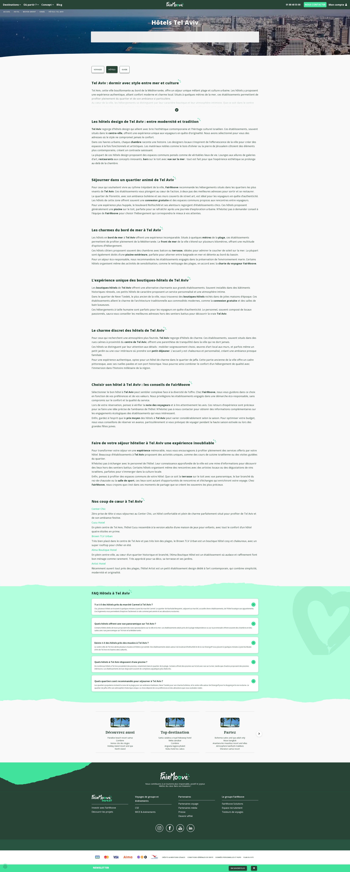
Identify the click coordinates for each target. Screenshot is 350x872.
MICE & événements (145, 811)
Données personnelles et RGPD (228, 857)
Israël (42, 12)
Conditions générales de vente (200, 857)
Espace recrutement (232, 807)
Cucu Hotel (98, 522)
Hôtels (111, 69)
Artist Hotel (99, 563)
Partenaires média (187, 807)
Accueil (6, 12)
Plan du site (248, 857)
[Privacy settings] (5, 867)
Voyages (98, 69)
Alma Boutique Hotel (104, 550)
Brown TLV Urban (102, 536)
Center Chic (99, 508)
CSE (137, 807)
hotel (17, 12)
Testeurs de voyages (232, 811)
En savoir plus (238, 868)
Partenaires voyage (188, 803)
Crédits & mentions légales (173, 857)
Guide (124, 69)
